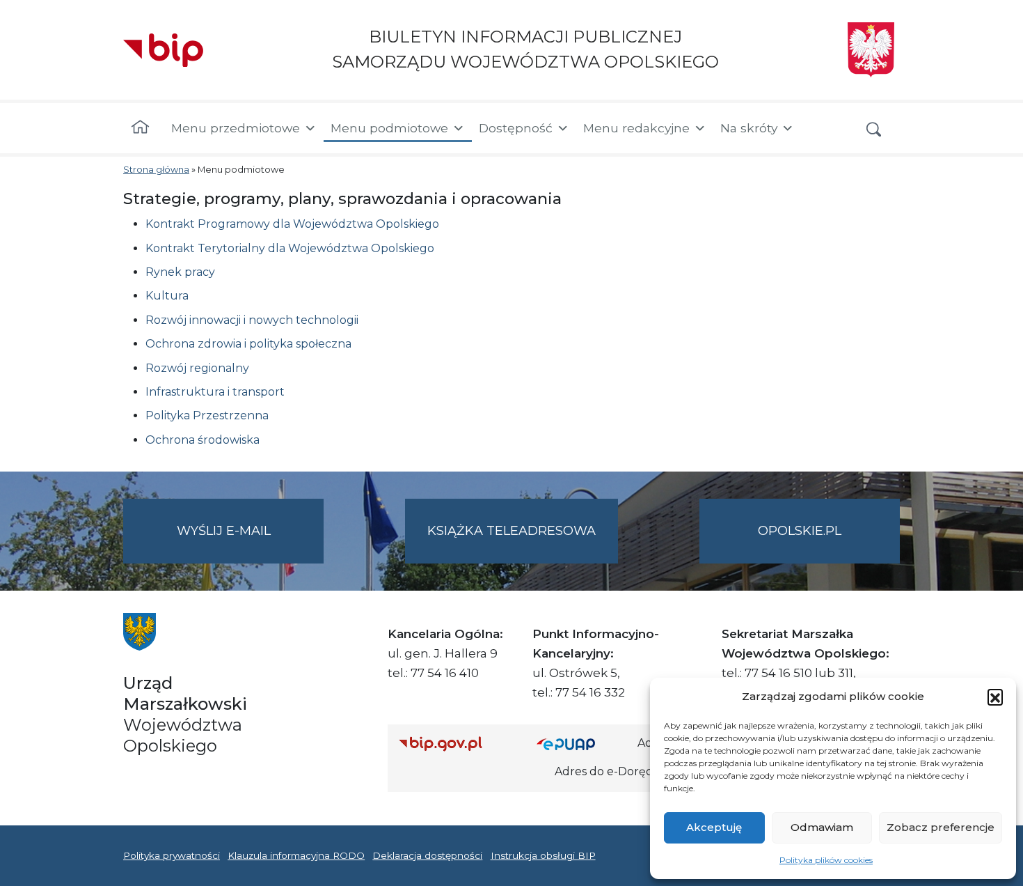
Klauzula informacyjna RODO (296, 855)
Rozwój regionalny (197, 368)
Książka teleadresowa (511, 530)
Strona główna (156, 169)
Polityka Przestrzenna (207, 415)
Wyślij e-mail (250, 543)
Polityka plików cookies (826, 860)
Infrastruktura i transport (215, 391)
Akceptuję (714, 827)
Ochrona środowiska (202, 439)
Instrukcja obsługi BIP (543, 855)
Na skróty (748, 128)
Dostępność (516, 128)
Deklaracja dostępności (427, 855)
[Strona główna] (140, 128)
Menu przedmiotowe (235, 128)
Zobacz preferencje (940, 827)
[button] (995, 697)
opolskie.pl (799, 530)
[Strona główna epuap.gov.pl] (581, 743)
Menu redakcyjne (636, 128)
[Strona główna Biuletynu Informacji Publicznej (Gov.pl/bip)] (456, 743)
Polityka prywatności (171, 855)
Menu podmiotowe (389, 128)
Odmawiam (822, 827)
